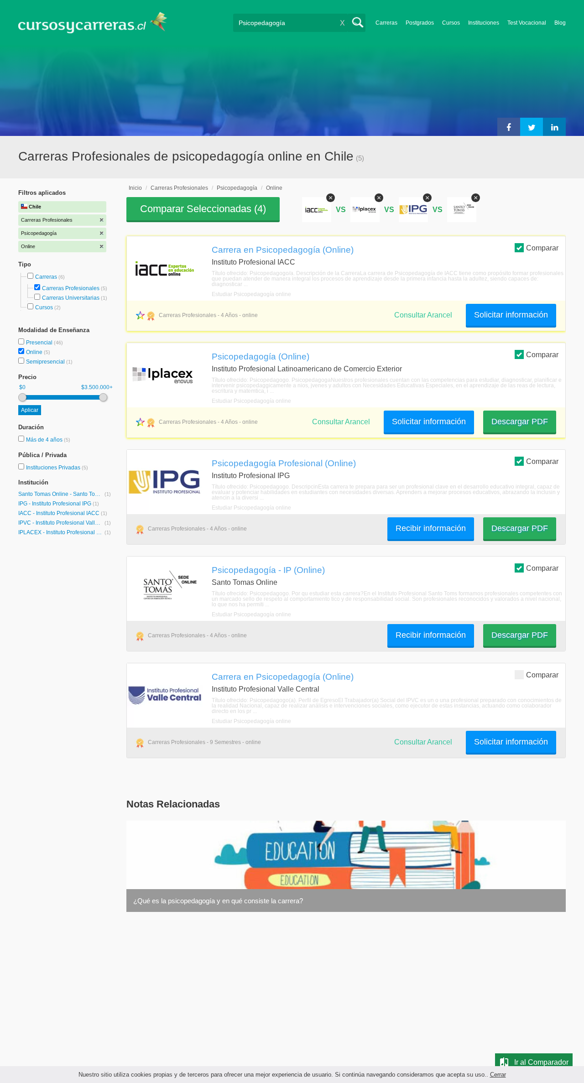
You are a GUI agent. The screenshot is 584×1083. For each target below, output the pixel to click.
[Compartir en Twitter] (531, 127)
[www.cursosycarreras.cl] (98, 22)
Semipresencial (46, 362)
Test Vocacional (526, 23)
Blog (560, 23)
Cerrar (498, 1074)
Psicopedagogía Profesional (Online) (284, 463)
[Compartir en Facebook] (508, 127)
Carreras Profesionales (70, 288)
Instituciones (483, 23)
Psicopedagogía (237, 188)
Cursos (451, 23)
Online (35, 352)
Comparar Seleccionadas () (203, 208)
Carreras (386, 23)
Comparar (542, 248)
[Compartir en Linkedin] (554, 127)
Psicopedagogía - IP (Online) (268, 570)
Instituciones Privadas (57, 467)
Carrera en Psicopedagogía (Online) (283, 250)
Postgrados (420, 23)
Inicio (135, 188)
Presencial (40, 342)
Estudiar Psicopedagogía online (251, 294)
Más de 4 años (45, 440)
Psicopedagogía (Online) (260, 356)
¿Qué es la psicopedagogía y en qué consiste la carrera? (218, 901)
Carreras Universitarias (70, 298)
